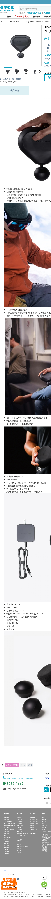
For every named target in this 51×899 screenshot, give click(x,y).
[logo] (7, 13)
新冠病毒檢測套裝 (9, 826)
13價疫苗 (20, 824)
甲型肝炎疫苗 (21, 826)
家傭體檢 (6, 841)
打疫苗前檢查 (8, 822)
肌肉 (23, 764)
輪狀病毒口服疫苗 (22, 834)
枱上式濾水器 (34, 819)
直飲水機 (33, 818)
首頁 (9, 16)
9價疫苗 (19, 819)
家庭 (33, 896)
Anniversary (25, 896)
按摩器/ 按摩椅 (12, 764)
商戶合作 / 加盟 (29, 894)
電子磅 (19, 850)
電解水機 (33, 834)
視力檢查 (6, 846)
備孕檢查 (6, 834)
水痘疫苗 (19, 831)
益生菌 (44, 822)
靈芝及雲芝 (45, 826)
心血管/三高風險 (9, 829)
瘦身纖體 (44, 841)
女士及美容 (45, 839)
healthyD (40, 896)
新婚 (16, 896)
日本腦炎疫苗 (21, 836)
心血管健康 (45, 843)
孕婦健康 (44, 851)
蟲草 (43, 824)
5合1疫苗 (20, 828)
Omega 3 (45, 829)
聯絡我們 (40, 894)
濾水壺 (32, 826)
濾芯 (31, 831)
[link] (9, 874)
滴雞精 (44, 819)
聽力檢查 (6, 848)
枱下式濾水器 (34, 822)
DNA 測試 (7, 844)
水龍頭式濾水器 (35, 824)
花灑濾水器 (33, 829)
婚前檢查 (6, 831)
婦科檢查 (6, 819)
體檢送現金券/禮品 (34, 13)
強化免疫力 (45, 835)
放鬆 (30, 764)
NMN (43, 818)
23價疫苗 (20, 822)
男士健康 (6, 828)
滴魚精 (44, 828)
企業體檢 (6, 853)
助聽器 (19, 852)
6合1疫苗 (20, 829)
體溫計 (19, 848)
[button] (40, 71)
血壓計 (19, 844)
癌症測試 (6, 839)
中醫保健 (6, 849)
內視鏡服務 (7, 838)
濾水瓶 (32, 828)
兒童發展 (6, 851)
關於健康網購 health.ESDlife (13, 894)
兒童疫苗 (19, 818)
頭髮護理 (44, 849)
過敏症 (6, 836)
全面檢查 (6, 818)
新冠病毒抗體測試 (9, 824)
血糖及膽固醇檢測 (22, 846)
